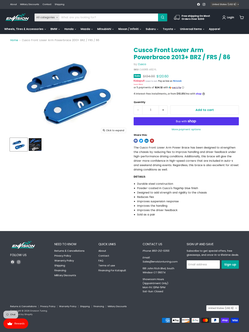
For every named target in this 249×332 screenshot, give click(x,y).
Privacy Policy (62, 255)
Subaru (151, 29)
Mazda (86, 29)
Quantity (139, 102)
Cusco (142, 64)
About (13, 4)
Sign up (230, 264)
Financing (60, 270)
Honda (69, 29)
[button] (186, 87)
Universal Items (191, 29)
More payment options (186, 129)
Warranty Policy (64, 260)
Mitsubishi (104, 29)
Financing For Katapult (112, 270)
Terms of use (106, 265)
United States (224, 4)
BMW (54, 29)
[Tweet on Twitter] (141, 141)
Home (14, 40)
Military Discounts (29, 4)
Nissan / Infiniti (128, 29)
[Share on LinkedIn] (146, 141)
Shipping (59, 4)
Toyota (168, 29)
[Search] (162, 17)
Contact (47, 4)
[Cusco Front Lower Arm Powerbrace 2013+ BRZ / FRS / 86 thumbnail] (18, 144)
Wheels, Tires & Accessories (24, 29)
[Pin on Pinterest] (152, 141)
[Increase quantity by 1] (163, 110)
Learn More (138, 84)
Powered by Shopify (21, 314)
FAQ (100, 260)
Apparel (214, 29)
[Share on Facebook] (136, 141)
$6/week (177, 80)
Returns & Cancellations (69, 251)
